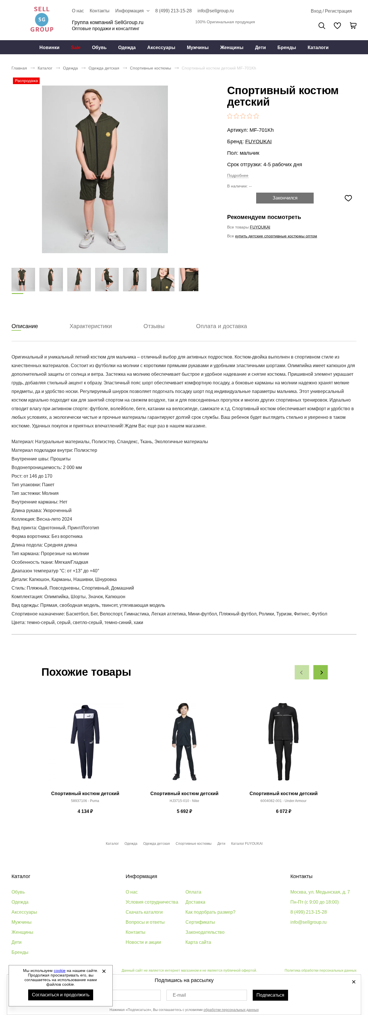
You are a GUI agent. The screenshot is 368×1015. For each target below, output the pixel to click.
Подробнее (237, 175)
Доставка (195, 902)
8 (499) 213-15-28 (173, 10)
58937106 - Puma (85, 801)
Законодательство (205, 932)
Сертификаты (200, 922)
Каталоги (318, 47)
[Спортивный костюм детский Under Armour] (283, 745)
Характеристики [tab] (91, 326)
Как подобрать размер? (210, 912)
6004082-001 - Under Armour (283, 801)
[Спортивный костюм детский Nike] (184, 745)
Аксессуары (161, 47)
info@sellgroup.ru (216, 10)
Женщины (232, 47)
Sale (75, 47)
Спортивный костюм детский (85, 793)
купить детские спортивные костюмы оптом (276, 236)
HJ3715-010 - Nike (184, 801)
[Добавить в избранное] (348, 198)
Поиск (322, 25)
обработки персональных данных (231, 1010)
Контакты (100, 10)
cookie (60, 970)
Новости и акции (143, 942)
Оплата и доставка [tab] (221, 326)
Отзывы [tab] (153, 326)
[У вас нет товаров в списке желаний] (337, 25)
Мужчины (198, 47)
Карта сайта (198, 942)
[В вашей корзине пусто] (353, 25)
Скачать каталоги (144, 912)
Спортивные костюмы (150, 68)
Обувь (99, 47)
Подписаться (270, 995)
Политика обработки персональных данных (320, 970)
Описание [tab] (25, 326)
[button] (302, 672)
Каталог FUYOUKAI (246, 844)
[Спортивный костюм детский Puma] (85, 745)
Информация (141, 876)
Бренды (286, 47)
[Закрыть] (104, 971)
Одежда (127, 47)
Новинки (49, 47)
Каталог (45, 68)
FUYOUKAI (258, 141)
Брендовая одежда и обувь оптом (42, 20)
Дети (260, 47)
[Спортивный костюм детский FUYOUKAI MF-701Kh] (105, 169)
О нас (78, 10)
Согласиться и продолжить (60, 994)
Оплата (193, 892)
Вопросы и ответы (145, 922)
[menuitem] (49, 47)
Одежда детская (104, 68)
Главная (19, 68)
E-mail (179, 995)
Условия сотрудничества (152, 902)
